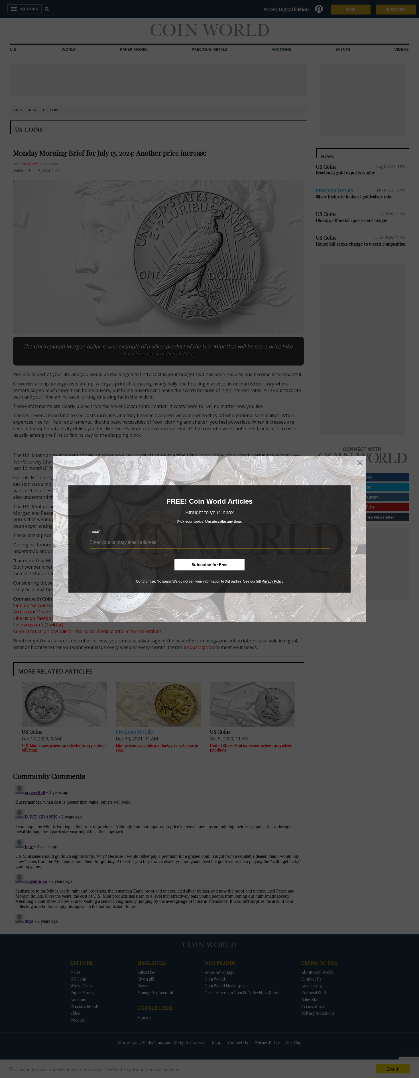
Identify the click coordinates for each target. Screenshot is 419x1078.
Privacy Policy (272, 581)
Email (95, 532)
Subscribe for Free (209, 564)
